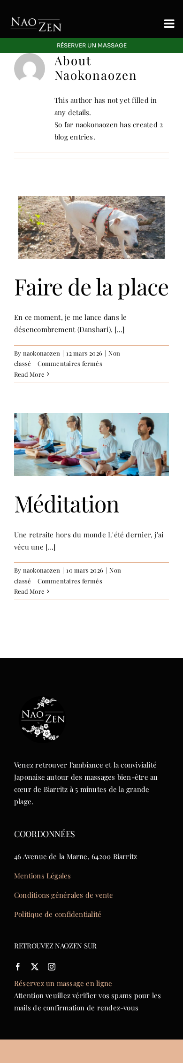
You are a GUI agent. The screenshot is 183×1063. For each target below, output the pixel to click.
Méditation (66, 503)
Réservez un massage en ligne (63, 983)
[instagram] (51, 966)
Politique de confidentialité (57, 914)
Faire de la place (91, 286)
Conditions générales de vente (64, 895)
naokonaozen (41, 353)
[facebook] (18, 966)
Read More (29, 374)
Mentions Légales (42, 875)
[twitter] (34, 966)
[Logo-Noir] (42, 694)
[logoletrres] (36, 12)
